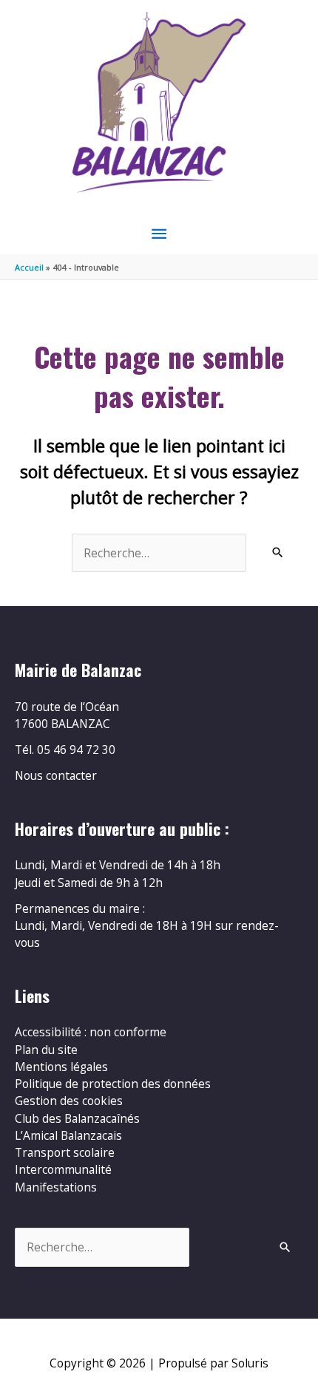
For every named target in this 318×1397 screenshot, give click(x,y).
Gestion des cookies (69, 1100)
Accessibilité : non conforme (90, 1032)
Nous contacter (56, 775)
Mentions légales (61, 1066)
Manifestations (56, 1187)
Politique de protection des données (113, 1083)
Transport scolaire (65, 1152)
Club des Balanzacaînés (77, 1118)
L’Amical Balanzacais (68, 1135)
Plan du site (46, 1049)
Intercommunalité (63, 1169)
